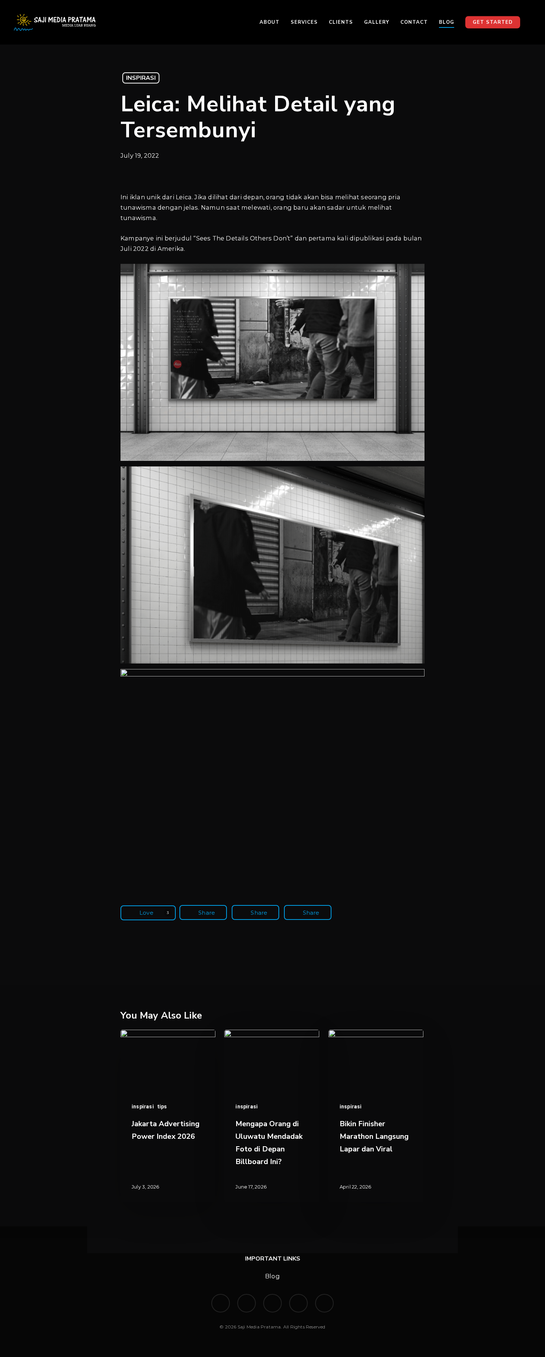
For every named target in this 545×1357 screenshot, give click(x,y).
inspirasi (141, 78)
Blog (272, 1276)
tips (162, 1106)
